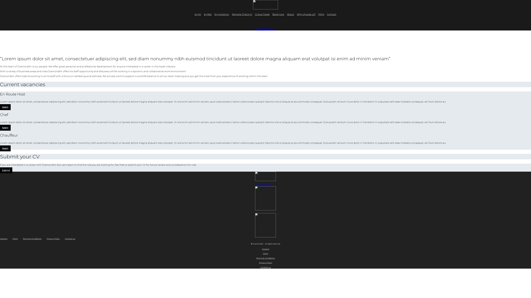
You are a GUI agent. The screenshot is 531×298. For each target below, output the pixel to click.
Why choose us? (306, 14)
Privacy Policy (53, 238)
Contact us (70, 238)
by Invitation (221, 14)
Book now (278, 14)
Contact (331, 14)
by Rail (208, 14)
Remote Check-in (242, 14)
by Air (198, 14)
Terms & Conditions (32, 238)
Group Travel (262, 14)
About (290, 14)
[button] (1, 24)
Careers (3, 238)
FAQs (321, 14)
